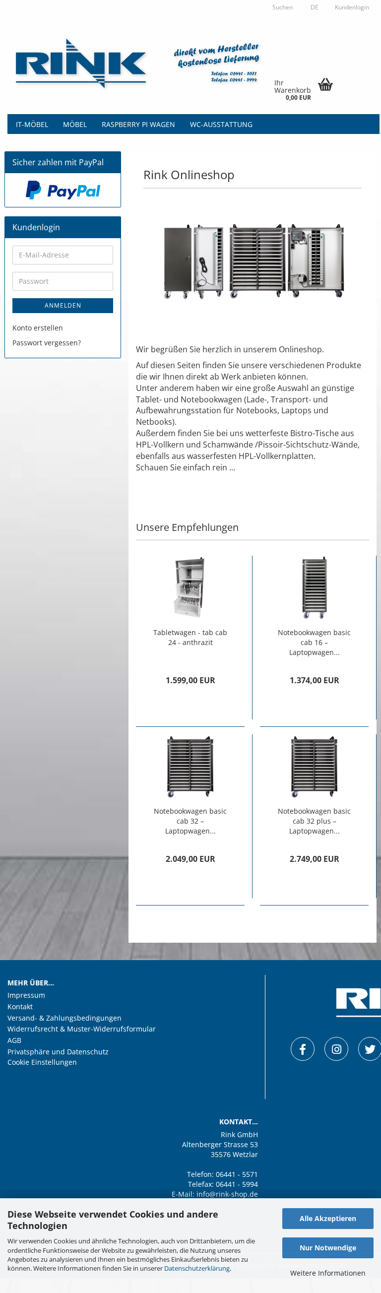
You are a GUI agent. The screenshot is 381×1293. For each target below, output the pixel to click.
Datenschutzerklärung (197, 1268)
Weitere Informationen (328, 1273)
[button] (313, 7)
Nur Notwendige (328, 1247)
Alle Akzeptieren (328, 1218)
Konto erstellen (37, 327)
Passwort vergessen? (46, 342)
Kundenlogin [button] (351, 7)
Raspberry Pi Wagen (138, 124)
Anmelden (63, 305)
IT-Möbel (32, 124)
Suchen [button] (282, 7)
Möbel (75, 124)
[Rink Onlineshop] (144, 64)
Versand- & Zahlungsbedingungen (64, 1018)
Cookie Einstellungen (42, 1062)
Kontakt (20, 1006)
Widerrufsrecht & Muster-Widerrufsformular (81, 1029)
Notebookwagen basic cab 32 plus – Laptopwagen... (314, 821)
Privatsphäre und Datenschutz (58, 1051)
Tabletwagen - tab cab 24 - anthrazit (190, 637)
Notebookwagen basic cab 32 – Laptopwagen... (190, 821)
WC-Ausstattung (221, 124)
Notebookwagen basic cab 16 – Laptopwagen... (314, 642)
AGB (14, 1040)
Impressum (26, 995)
